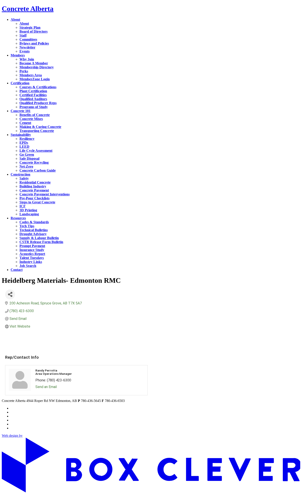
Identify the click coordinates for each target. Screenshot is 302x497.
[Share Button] (10, 294)
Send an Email (46, 387)
